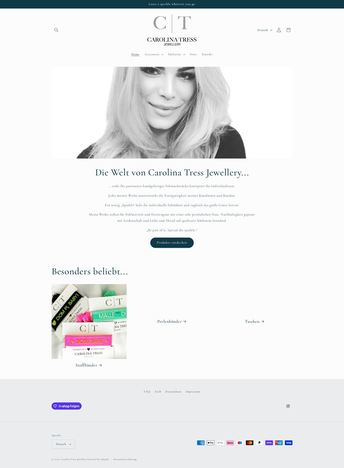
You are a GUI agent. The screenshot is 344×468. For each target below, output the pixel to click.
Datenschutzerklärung (125, 459)
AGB (157, 391)
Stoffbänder (86, 365)
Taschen (252, 321)
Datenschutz (173, 391)
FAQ (147, 391)
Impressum (193, 391)
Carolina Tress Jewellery (74, 459)
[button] (56, 30)
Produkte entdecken (172, 243)
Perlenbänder (169, 321)
